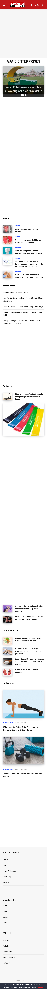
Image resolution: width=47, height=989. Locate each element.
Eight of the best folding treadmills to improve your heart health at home (29, 396)
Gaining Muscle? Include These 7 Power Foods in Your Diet (28, 639)
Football (5, 917)
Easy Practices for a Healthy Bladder (26, 230)
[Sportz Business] (17, 4)
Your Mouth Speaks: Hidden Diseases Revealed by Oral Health (28, 252)
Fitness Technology (9, 900)
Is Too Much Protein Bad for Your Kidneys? (28, 671)
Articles (5, 860)
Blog (4, 865)
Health (18, 226)
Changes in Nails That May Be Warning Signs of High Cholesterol (29, 276)
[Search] (41, 5)
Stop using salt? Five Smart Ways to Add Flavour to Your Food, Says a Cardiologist (29, 661)
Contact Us (6, 963)
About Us (6, 940)
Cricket (5, 911)
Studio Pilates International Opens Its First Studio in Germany (29, 618)
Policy (5, 923)
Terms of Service (9, 957)
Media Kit (6, 946)
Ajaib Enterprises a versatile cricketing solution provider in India (23, 91)
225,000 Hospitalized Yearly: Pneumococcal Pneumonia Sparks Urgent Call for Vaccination (29, 264)
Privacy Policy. (31, 987)
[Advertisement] (23, 33)
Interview (6, 882)
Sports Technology (9, 871)
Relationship (7, 877)
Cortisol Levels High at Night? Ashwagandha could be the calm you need (28, 651)
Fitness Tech (8, 722)
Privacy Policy (7, 952)
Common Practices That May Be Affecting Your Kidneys (28, 241)
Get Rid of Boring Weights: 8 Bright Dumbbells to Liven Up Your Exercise (29, 608)
